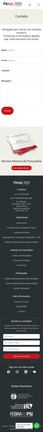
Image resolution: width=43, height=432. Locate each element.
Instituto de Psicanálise (21, 255)
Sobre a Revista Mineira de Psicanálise (21, 283)
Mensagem (6, 81)
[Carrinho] (29, 4)
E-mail (8, 60)
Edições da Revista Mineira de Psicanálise (21, 278)
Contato (21, 311)
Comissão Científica (22, 232)
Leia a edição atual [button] (20, 168)
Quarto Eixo (21, 265)
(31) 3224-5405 (22, 194)
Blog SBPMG (21, 306)
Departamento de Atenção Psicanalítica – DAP (21, 237)
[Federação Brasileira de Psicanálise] (21, 414)
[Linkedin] (25, 371)
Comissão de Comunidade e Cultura (21, 227)
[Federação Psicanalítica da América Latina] (21, 406)
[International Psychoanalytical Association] (21, 396)
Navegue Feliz (28, 429)
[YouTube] (34, 371)
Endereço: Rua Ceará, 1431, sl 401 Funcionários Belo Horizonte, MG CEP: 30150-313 (21, 206)
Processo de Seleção (21, 260)
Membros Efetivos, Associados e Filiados (21, 242)
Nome (8, 50)
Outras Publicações (21, 288)
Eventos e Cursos (21, 301)
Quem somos (21, 223)
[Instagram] (17, 371)
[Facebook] (8, 371)
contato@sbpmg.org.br (22, 198)
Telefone (5, 70)
